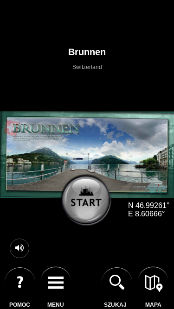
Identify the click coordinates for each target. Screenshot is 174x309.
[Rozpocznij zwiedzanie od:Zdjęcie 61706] (89, 203)
